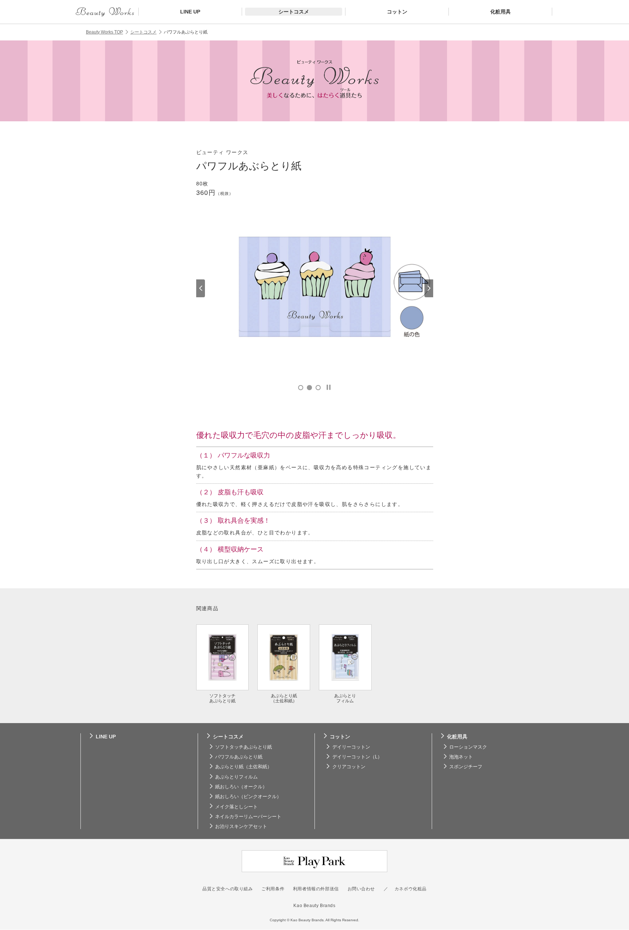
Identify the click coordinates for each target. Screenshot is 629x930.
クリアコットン (348, 766)
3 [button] (318, 387)
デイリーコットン (351, 747)
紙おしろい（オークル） (241, 786)
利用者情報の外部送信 (316, 888)
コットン (340, 736)
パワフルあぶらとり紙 (238, 757)
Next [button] (428, 288)
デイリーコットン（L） (357, 757)
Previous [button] (200, 288)
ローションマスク (468, 747)
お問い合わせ (361, 888)
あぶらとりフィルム (236, 777)
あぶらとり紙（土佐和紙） (243, 766)
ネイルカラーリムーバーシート (248, 816)
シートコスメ (143, 32)
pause (329, 387)
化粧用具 (457, 736)
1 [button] (300, 387)
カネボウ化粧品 (411, 888)
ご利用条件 (272, 888)
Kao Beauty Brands (314, 905)
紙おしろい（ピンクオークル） (248, 796)
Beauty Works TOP (104, 32)
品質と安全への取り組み (227, 888)
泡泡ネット (461, 757)
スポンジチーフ (465, 766)
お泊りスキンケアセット (241, 826)
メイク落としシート (236, 806)
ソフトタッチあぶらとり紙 (243, 747)
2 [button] (309, 387)
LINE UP (106, 736)
